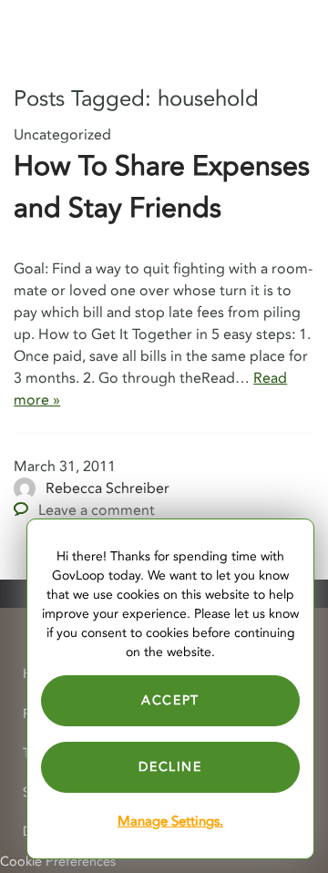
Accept (170, 700)
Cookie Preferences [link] (58, 861)
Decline (169, 766)
